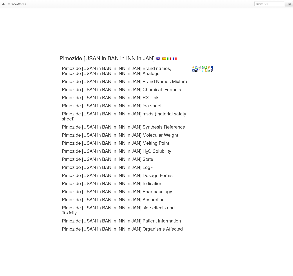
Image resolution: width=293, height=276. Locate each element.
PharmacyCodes (15, 4)
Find (289, 3)
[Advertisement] (146, 30)
